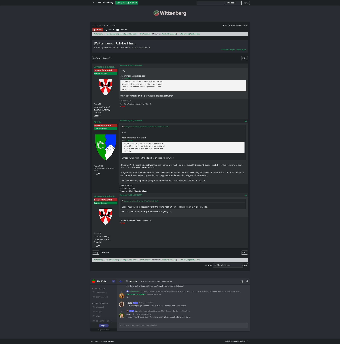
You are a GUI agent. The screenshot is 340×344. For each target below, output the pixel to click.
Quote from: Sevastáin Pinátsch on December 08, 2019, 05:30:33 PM (146, 127)
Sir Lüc (97, 122)
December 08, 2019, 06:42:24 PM (131, 195)
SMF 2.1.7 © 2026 (96, 341)
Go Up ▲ (246, 341)
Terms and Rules (236, 341)
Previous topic (228, 49)
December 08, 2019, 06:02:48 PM (131, 121)
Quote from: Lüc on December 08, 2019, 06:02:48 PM (141, 201)
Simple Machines (108, 341)
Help (227, 341)
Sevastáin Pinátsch (104, 66)
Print (244, 58)
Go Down (97, 58)
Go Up (96, 252)
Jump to (208, 265)
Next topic (241, 49)
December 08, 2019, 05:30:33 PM (131, 65)
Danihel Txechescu (169, 34)
